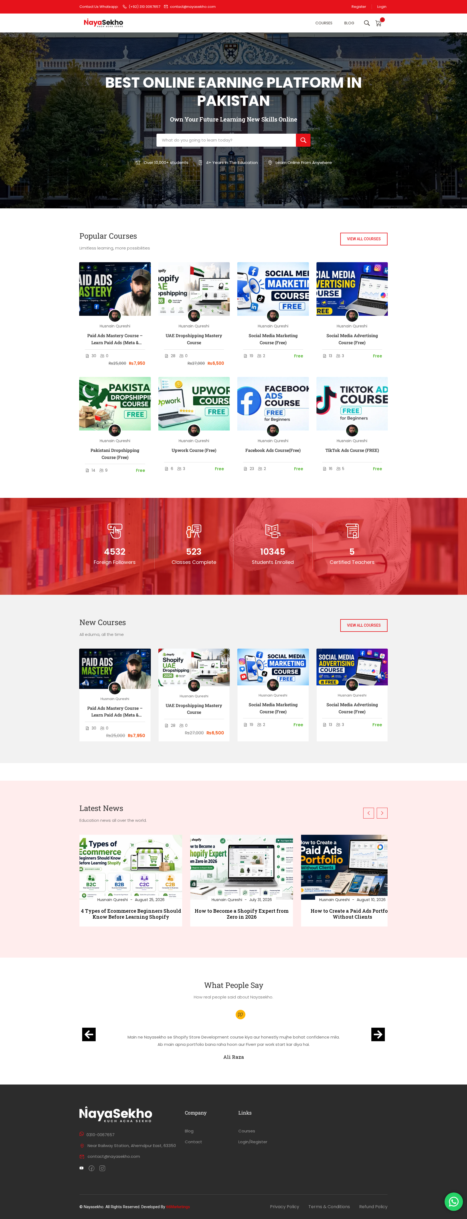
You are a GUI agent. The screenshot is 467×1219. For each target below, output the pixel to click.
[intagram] (102, 1169)
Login (381, 6)
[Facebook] (91, 1169)
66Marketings (178, 1206)
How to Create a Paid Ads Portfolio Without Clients (353, 914)
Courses (323, 23)
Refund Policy (373, 1207)
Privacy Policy (284, 1207)
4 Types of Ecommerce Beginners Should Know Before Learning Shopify (131, 914)
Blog (349, 23)
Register (359, 6)
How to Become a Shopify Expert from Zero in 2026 (242, 914)
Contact (193, 1142)
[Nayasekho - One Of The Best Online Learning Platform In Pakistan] (103, 23)
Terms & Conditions (329, 1207)
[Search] (303, 140)
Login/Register (252, 1142)
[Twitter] (81, 1169)
